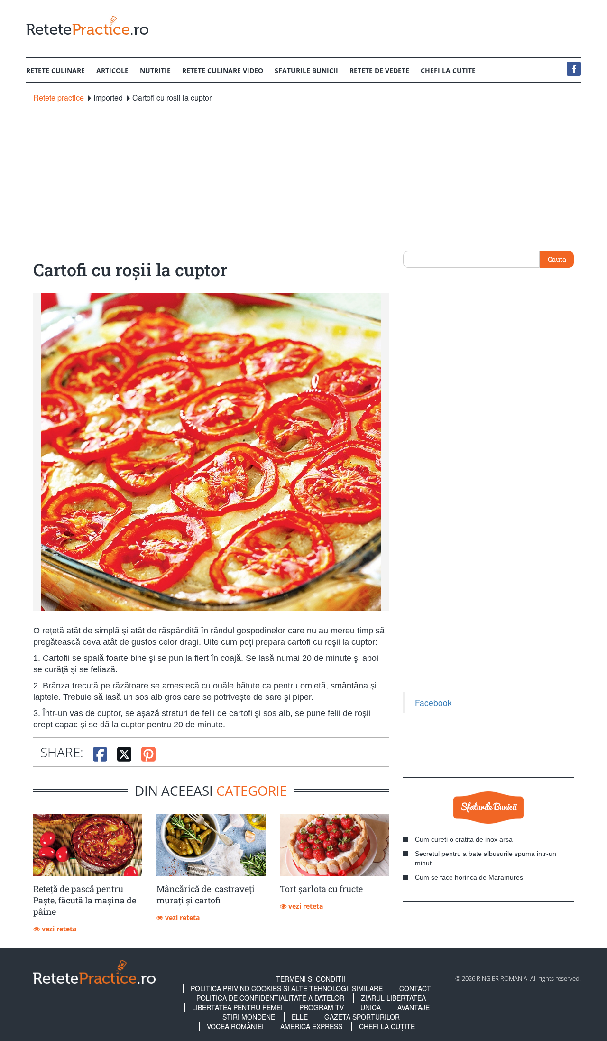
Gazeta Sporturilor (362, 1017)
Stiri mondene (248, 1017)
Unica (370, 1007)
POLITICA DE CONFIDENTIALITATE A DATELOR (270, 998)
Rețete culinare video (222, 70)
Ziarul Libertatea (393, 998)
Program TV (321, 1007)
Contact (415, 988)
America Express (311, 1026)
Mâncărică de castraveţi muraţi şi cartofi (205, 894)
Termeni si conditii (310, 979)
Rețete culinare (55, 70)
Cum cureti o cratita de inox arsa (464, 839)
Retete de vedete (379, 70)
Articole (112, 70)
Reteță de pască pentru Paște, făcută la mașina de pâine (84, 900)
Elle (300, 1017)
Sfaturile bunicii (306, 70)
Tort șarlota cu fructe (321, 888)
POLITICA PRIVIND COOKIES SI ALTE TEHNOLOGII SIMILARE (287, 988)
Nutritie (155, 70)
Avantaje (413, 1007)
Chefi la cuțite (448, 70)
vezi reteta (58, 928)
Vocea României (235, 1026)
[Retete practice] (87, 25)
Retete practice (58, 98)
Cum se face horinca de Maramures (469, 877)
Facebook (433, 702)
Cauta (557, 259)
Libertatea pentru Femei (237, 1007)
